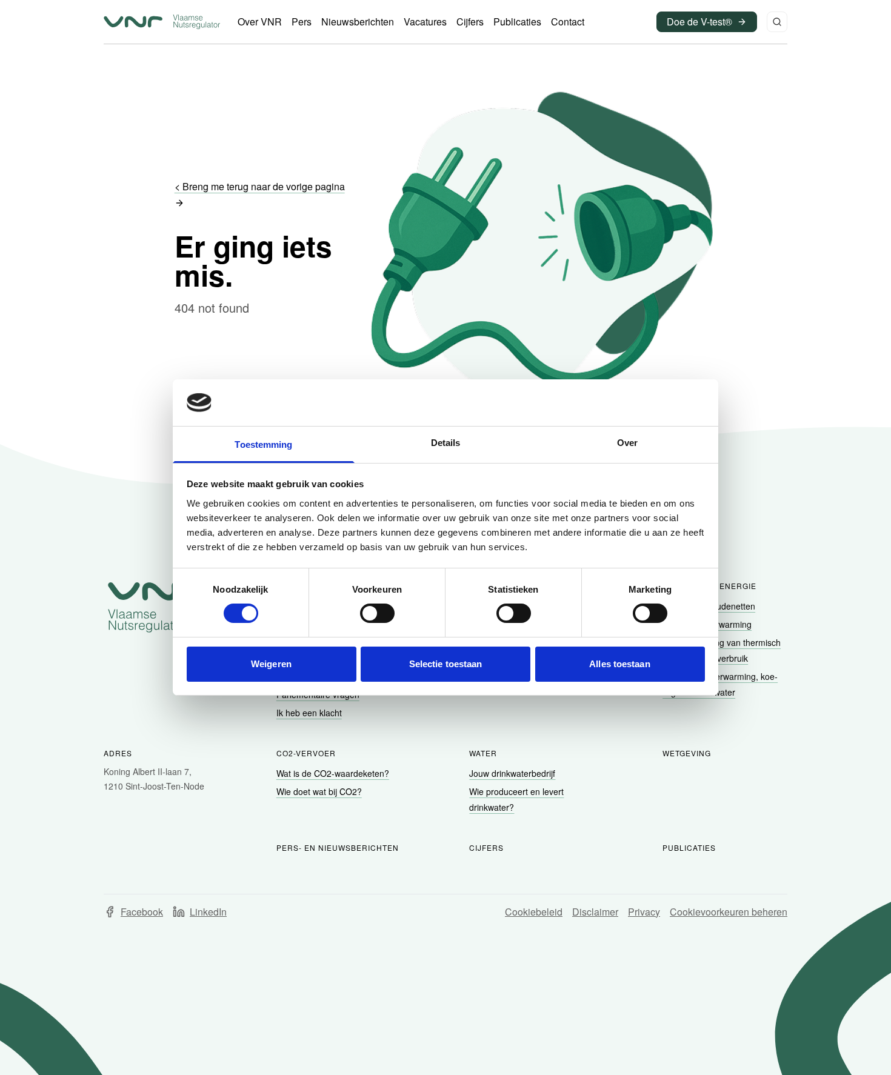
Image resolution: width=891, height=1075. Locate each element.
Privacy (644, 912)
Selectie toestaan (445, 664)
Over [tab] (627, 443)
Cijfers (486, 847)
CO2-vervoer (306, 753)
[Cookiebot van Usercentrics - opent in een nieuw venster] (652, 402)
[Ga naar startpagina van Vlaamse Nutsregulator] (162, 22)
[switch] (377, 613)
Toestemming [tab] (263, 444)
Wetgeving (686, 753)
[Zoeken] (777, 22)
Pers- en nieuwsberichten (337, 847)
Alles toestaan (619, 664)
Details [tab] (446, 443)
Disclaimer (595, 912)
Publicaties (689, 847)
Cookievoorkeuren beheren (728, 912)
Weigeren (271, 664)
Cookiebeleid (533, 912)
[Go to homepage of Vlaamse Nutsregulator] (156, 607)
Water (483, 753)
